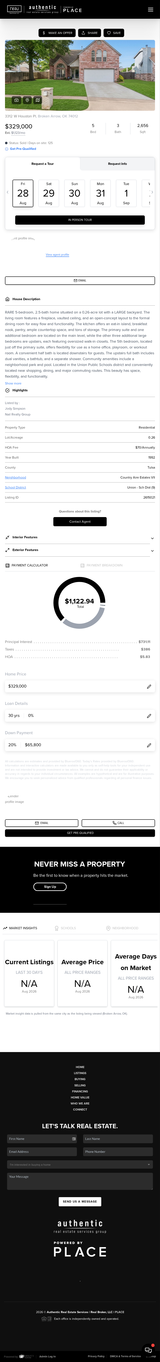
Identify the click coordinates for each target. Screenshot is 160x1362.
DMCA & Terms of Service (125, 1356)
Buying (80, 1079)
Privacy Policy (96, 1356)
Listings (80, 1073)
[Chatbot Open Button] (148, 1350)
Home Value (80, 1097)
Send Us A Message (80, 1201)
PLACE (119, 1312)
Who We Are (80, 1103)
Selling (80, 1085)
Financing (80, 1091)
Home (80, 1067)
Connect (80, 1109)
